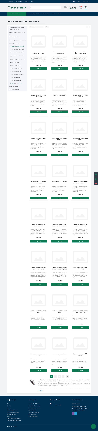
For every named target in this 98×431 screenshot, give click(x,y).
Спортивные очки (33, 416)
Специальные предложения (14, 420)
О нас (8, 403)
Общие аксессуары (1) (15, 86)
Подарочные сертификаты (13, 418)
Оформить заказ (87, 8)
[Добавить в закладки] (46, 32)
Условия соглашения (12, 410)
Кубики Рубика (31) (14, 37)
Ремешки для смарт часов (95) (17, 40)
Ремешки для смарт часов (35, 408)
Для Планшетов (32, 414)
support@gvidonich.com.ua (79, 406)
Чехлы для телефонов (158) (16, 46)
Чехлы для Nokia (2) (15, 77)
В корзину (38, 68)
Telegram (75, 413)
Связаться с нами (11, 414)
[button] (96, 183)
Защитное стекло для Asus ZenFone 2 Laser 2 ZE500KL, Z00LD (80, 183)
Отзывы (54, 14)
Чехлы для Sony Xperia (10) (17, 52)
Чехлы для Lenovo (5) (15, 71)
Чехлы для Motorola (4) (16, 68)
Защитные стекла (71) (15, 83)
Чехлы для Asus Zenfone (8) (17, 49)
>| (67, 376)
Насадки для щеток (35, 14)
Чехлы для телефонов (14, 18)
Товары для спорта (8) (15, 43)
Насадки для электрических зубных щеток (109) (16, 28)
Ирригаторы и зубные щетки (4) (17, 33)
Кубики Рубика (32, 410)
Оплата (33, 1)
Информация (45, 14)
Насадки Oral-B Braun (34, 403)
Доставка (27, 1)
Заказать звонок (72, 8)
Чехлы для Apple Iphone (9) (17, 74)
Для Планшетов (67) (14, 89)
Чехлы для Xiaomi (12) (15, 62)
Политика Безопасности (13, 412)
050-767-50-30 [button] (76, 404)
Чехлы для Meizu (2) (15, 65)
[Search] (60, 7)
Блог (59, 14)
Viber (73, 413)
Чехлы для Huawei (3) (15, 80)
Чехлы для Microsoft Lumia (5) (18, 59)
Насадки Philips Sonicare (35, 406)
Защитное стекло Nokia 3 (59, 95)
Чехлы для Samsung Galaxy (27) (17, 55)
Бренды (9, 416)
